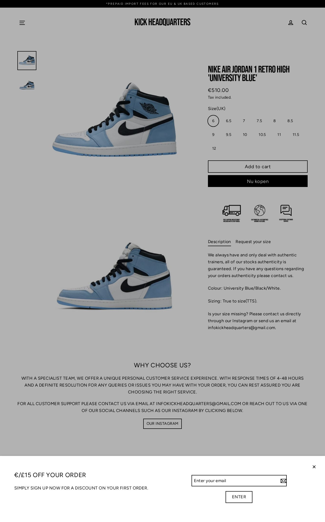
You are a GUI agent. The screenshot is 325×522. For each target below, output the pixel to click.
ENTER (239, 496)
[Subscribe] (283, 481)
